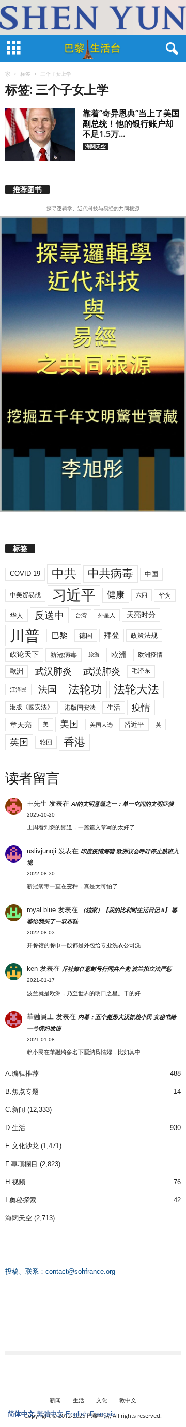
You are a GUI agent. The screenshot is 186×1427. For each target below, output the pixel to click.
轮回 (46, 742)
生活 (113, 707)
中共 (64, 574)
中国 (151, 574)
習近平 (134, 724)
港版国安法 (80, 707)
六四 (141, 595)
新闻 (55, 1400)
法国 (47, 689)
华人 (16, 615)
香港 (74, 742)
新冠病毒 (63, 654)
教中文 (127, 1400)
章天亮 (21, 724)
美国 (69, 724)
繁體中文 (50, 1414)
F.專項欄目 (21, 1164)
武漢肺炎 (101, 671)
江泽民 (18, 689)
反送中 (49, 615)
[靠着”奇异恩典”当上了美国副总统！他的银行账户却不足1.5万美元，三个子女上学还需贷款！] (40, 134)
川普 (25, 635)
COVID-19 (25, 573)
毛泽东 (141, 671)
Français (103, 1414)
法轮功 (85, 689)
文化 (101, 1400)
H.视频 (15, 1182)
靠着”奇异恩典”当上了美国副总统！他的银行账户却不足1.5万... (131, 123)
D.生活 (15, 1128)
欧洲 (119, 654)
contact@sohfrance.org (80, 1271)
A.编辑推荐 (22, 1073)
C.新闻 (15, 1110)
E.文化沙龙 (22, 1146)
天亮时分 (141, 614)
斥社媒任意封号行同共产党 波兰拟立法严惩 (117, 969)
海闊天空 (95, 146)
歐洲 (16, 671)
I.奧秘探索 (20, 1200)
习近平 (74, 595)
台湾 (81, 615)
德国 (85, 635)
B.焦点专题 (22, 1091)
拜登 (111, 635)
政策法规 (144, 635)
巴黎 (59, 635)
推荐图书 (27, 189)
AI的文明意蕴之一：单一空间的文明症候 (122, 804)
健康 (116, 595)
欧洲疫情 (150, 654)
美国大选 (101, 725)
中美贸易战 (25, 595)
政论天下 (24, 654)
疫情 (141, 707)
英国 (19, 741)
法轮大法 (136, 689)
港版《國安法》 (31, 707)
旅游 (94, 654)
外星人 (106, 615)
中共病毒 (110, 573)
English (77, 1414)
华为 (165, 595)
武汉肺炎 (53, 671)
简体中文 (21, 1414)
